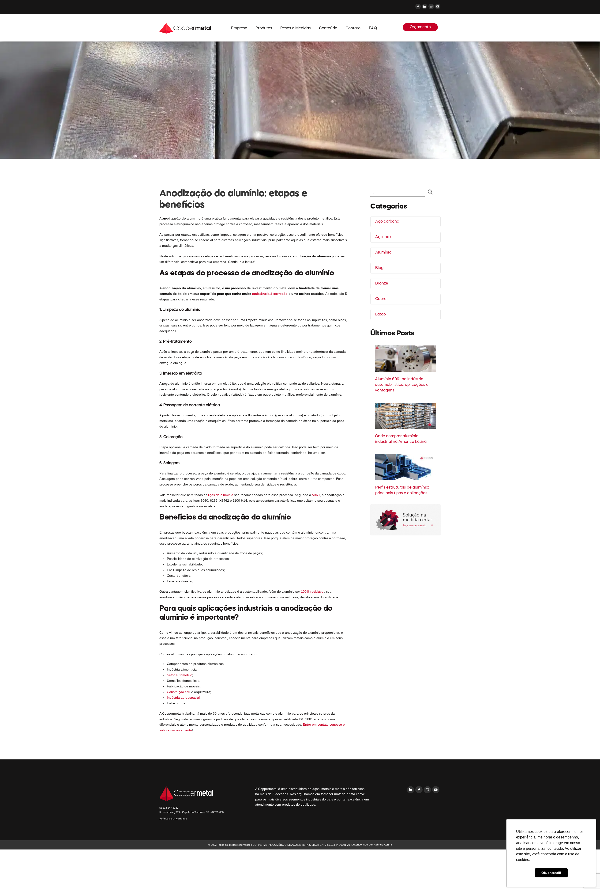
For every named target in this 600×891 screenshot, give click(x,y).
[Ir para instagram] (428, 803)
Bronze (381, 283)
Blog (379, 268)
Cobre (380, 299)
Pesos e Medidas (295, 28)
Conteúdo (328, 28)
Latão (380, 314)
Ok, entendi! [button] (551, 873)
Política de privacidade (173, 818)
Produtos (263, 28)
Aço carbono (387, 222)
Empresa (239, 28)
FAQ (373, 28)
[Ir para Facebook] (419, 803)
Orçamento (420, 27)
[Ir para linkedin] (411, 803)
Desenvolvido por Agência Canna (371, 844)
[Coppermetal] (185, 28)
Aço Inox (383, 237)
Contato (352, 28)
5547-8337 (168, 807)
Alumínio (383, 252)
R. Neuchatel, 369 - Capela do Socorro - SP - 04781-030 (191, 812)
